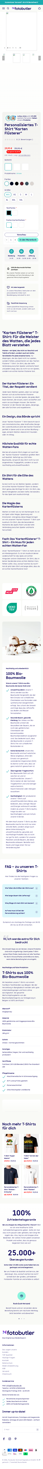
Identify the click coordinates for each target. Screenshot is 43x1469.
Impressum (7, 1374)
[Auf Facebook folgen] (3, 1438)
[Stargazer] (27, 184)
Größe (8, 190)
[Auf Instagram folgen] (9, 1438)
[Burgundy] (22, 184)
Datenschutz (7, 1363)
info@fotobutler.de (14, 1386)
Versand (5, 1371)
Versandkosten (24, 155)
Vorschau (21, 235)
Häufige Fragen (8, 1358)
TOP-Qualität (7, 1355)
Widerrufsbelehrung (10, 1366)
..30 (19, 48)
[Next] (39, 58)
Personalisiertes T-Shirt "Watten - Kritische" (11, 1189)
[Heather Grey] (32, 184)
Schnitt (8, 160)
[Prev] (3, 58)
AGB (3, 1369)
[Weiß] (7, 184)
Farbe (8, 179)
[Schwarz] (17, 184)
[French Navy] (12, 184)
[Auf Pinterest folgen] (15, 1438)
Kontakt (5, 1360)
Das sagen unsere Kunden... (9, 1351)
